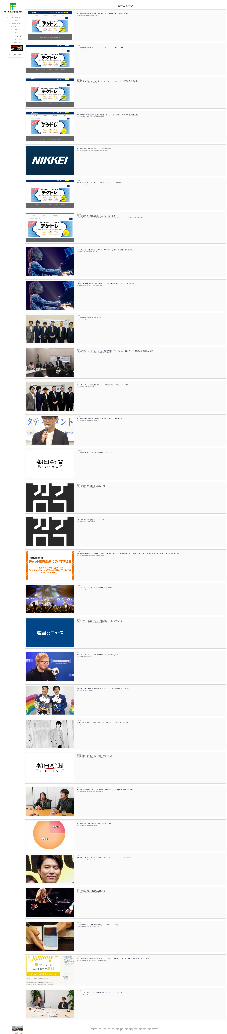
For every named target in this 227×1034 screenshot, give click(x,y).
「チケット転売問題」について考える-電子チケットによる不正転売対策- (100, 992)
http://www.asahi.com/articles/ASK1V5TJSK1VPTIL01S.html (90, 757)
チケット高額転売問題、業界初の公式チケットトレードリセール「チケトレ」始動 (103, 13)
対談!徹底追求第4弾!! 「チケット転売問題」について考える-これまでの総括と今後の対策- (105, 790)
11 (121, 1030)
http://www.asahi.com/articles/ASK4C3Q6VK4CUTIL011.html (91, 454)
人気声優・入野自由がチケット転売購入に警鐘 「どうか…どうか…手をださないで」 (104, 857)
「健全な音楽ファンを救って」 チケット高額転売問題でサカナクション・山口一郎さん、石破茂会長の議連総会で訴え (115, 351)
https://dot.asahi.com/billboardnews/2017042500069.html (90, 285)
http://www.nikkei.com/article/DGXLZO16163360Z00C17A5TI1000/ (92, 150)
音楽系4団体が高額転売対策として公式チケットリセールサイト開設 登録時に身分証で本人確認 (108, 115)
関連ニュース (18, 33)
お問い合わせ (18, 39)
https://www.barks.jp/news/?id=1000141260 (87, 319)
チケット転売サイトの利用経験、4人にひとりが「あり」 (95, 823)
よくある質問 (18, 36)
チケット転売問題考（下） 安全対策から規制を (92, 486)
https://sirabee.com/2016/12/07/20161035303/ (88, 926)
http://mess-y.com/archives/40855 (85, 690)
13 (131, 1030)
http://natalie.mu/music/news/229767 (86, 386)
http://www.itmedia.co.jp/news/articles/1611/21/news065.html (91, 960)
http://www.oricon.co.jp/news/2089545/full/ (87, 420)
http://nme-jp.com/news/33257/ (84, 656)
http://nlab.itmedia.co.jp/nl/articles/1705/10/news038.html (90, 116)
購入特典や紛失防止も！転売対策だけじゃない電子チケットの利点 (98, 925)
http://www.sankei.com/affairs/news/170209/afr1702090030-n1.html (93, 622)
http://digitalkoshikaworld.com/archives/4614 (87, 724)
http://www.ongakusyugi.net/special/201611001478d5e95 (90, 994)
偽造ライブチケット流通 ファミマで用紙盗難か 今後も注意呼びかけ (99, 621)
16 (145, 1030)
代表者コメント (18, 30)
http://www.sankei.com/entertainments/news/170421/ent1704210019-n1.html (95, 352)
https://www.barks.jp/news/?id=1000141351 (87, 251)
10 (117, 1030)
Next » (155, 1030)
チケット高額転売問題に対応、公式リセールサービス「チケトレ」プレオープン (102, 47)
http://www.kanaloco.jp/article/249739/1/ (86, 184)
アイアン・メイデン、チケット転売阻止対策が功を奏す (94, 587)
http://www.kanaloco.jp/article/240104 (86, 521)
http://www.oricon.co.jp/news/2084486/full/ (87, 825)
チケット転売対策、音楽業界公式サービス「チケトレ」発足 (96, 216)
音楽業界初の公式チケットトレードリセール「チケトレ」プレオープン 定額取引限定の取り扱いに (108, 81)
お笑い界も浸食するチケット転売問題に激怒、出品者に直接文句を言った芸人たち (103, 688)
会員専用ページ (18, 42)
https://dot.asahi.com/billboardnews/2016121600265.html (90, 892)
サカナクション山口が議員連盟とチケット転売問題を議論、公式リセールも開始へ (103, 385)
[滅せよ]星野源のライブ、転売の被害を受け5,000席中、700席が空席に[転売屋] (102, 722)
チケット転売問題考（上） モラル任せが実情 (91, 520)
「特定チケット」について (15, 23)
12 (126, 1030)
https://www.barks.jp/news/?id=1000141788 (87, 15)
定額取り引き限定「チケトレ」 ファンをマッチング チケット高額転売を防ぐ (101, 182)
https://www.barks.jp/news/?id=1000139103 (87, 589)
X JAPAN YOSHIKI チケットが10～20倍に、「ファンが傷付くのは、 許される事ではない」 (106, 283)
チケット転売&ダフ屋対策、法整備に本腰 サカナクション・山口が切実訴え (101, 418)
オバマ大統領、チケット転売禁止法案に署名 (91, 891)
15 (140, 1030)
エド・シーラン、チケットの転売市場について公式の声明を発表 (97, 655)
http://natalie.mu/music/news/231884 (86, 49)
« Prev (94, 1030)
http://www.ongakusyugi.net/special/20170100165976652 (90, 791)
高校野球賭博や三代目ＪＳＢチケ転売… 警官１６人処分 (95, 756)
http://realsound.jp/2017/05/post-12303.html (87, 82)
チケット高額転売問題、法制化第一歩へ (89, 317)
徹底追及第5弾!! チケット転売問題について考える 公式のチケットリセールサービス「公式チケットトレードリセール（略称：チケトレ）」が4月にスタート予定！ (129, 553)
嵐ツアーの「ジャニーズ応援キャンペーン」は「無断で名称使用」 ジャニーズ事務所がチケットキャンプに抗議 (113, 958)
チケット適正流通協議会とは (14, 17)
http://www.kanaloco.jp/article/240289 (86, 487)
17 (149, 1030)
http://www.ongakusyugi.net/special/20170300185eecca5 (90, 555)
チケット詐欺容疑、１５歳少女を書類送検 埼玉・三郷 (94, 452)
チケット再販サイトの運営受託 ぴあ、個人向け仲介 (94, 148)
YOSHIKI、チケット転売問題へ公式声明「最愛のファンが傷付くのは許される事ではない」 (106, 250)
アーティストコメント (16, 26)
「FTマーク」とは (17, 20)
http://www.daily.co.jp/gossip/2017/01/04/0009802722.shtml (91, 859)
